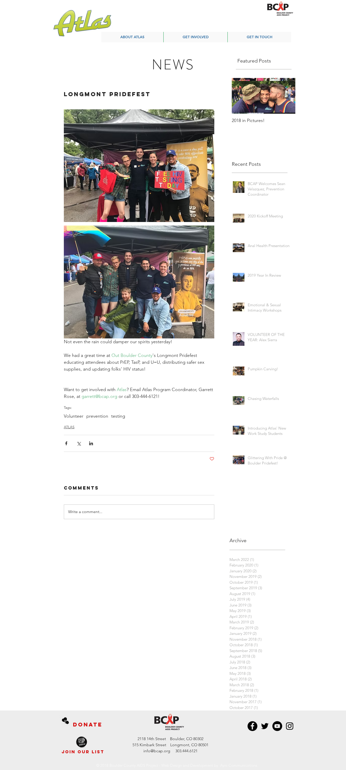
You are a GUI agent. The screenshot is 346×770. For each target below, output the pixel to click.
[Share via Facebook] (66, 443)
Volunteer (73, 416)
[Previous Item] (240, 96)
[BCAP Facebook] (252, 726)
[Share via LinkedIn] (91, 443)
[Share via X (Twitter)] (78, 443)
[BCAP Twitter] (265, 726)
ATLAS (69, 427)
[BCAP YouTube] (277, 726)
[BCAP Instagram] (290, 726)
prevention (97, 416)
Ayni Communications (238, 765)
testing (118, 416)
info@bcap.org (156, 750)
